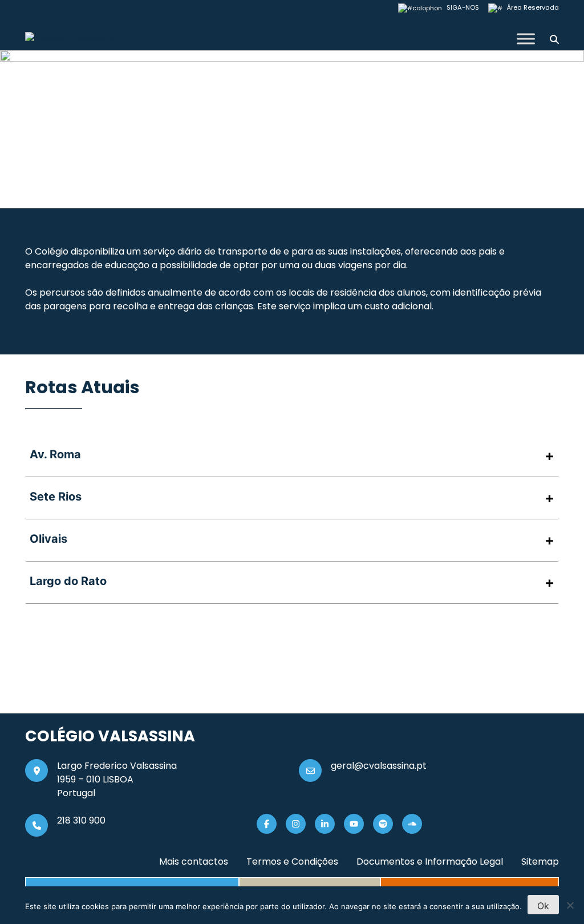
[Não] (569, 905)
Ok (543, 905)
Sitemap (540, 861)
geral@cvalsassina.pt (379, 765)
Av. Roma (55, 454)
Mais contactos (193, 861)
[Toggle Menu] (526, 38)
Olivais (48, 539)
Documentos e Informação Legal (429, 861)
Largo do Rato (68, 581)
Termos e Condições (292, 861)
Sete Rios (56, 496)
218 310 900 (81, 820)
